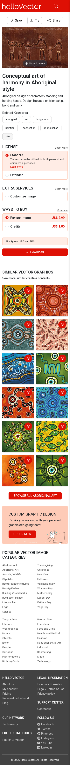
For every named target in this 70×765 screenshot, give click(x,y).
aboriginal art (51, 127)
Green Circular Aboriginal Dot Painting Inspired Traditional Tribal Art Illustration (51, 468)
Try (36, 20)
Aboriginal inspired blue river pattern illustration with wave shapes (18, 363)
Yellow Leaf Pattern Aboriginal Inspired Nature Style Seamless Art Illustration (51, 434)
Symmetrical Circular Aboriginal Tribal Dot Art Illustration (18, 327)
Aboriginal (11, 119)
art (26, 119)
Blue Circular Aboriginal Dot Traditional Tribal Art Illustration (51, 397)
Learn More (61, 147)
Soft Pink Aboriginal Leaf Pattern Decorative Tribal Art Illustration (51, 329)
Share (56, 20)
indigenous (42, 119)
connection (29, 127)
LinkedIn (46, 747)
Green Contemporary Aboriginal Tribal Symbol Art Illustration (52, 363)
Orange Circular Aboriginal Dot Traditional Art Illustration (48, 296)
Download (36, 252)
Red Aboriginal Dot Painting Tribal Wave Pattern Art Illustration (17, 397)
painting (10, 127)
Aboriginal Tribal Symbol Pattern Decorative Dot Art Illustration (16, 296)
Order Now (22, 534)
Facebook (47, 724)
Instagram (47, 738)
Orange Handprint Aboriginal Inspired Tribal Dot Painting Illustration (16, 465)
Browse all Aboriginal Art (35, 496)
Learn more (16, 166)
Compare (62, 210)
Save (18, 20)
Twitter (45, 729)
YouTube (46, 743)
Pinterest (46, 733)
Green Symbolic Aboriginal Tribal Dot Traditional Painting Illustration (17, 431)
